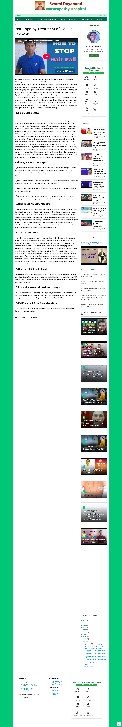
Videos (63, 19)
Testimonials (55, 691)
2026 (84, 620)
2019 (84, 636)
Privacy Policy (55, 693)
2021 (84, 632)
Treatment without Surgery (47, 19)
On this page (34, 317)
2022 (84, 629)
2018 (84, 639)
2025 (84, 623)
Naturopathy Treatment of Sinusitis (94, 646)
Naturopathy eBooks (57, 683)
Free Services (74, 19)
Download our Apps (57, 684)
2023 (84, 627)
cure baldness (55, 25)
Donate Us (54, 694)
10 (84, 536)
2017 (84, 641)
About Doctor (26, 683)
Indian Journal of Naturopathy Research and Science (30, 686)
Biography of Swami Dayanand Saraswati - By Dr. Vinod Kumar (91, 243)
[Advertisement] (94, 582)
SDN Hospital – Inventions (29, 688)
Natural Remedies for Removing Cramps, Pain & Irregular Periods (93, 423)
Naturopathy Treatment (29, 25)
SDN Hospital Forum (28, 689)
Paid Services (88, 19)
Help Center (55, 690)
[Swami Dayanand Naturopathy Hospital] (61, 11)
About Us (30, 19)
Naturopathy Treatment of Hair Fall (94, 645)
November (88, 666)
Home (20, 19)
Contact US (26, 691)
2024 (84, 625)
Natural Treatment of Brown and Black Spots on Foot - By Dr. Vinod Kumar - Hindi (99, 158)
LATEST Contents (89, 269)
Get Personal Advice (57, 681)
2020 (84, 634)
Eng (99, 19)
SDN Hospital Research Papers (31, 684)
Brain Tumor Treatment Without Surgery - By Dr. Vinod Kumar (93, 329)
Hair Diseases (43, 25)
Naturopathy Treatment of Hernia (93, 648)
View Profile (93, 55)
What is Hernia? (89, 496)
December (88, 643)
